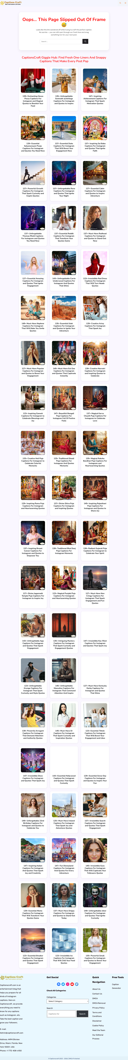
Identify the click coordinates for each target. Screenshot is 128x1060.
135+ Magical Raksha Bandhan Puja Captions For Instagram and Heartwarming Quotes (95, 462)
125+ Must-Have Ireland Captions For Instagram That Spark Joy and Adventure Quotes (64, 824)
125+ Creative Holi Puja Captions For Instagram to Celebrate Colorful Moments (32, 462)
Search (50, 1008)
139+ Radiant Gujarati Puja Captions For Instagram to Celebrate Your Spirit (95, 551)
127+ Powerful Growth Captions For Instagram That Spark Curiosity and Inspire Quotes (33, 192)
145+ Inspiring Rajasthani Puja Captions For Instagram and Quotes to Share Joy (95, 507)
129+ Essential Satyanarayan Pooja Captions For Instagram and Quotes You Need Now (33, 147)
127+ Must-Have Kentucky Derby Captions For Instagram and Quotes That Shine (95, 689)
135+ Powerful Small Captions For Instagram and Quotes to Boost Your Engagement (95, 959)
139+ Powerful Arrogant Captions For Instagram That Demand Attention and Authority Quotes (33, 734)
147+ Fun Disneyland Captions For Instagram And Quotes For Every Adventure (64, 869)
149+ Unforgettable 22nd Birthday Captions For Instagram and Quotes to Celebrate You (33, 824)
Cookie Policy (98, 1025)
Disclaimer (97, 1021)
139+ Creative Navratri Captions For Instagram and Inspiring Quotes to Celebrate (95, 372)
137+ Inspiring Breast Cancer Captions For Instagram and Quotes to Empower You (33, 552)
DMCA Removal (99, 1003)
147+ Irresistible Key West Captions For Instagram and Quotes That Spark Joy (95, 643)
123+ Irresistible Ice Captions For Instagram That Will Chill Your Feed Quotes (64, 959)
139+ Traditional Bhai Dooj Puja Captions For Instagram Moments (64, 551)
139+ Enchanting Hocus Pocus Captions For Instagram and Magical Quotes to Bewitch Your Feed (32, 101)
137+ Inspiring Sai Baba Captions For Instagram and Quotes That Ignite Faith (95, 147)
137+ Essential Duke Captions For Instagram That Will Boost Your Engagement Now (64, 147)
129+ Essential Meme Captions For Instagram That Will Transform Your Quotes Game (33, 914)
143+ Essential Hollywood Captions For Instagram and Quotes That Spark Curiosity (64, 779)
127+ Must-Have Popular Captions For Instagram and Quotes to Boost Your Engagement (33, 372)
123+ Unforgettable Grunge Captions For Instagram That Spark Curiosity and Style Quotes (33, 689)
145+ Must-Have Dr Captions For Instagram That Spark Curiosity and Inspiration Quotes (64, 734)
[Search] (85, 41)
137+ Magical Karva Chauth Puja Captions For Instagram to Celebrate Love (95, 417)
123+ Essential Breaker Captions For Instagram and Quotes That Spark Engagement (33, 959)
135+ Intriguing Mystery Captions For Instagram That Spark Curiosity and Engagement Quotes (64, 644)
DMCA (95, 998)
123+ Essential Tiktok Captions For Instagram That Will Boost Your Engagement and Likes (95, 734)
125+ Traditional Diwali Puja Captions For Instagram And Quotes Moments (64, 462)
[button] (120, 3)
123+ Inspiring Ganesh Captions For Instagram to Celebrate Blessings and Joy (32, 417)
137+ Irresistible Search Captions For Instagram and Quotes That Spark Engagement (95, 824)
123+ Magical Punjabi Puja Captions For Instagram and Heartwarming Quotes (64, 596)
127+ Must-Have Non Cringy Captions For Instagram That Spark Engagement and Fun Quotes (95, 598)
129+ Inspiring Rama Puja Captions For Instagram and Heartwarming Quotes (33, 506)
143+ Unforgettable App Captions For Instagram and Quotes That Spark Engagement (33, 644)
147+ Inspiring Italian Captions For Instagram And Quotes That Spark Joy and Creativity (32, 869)
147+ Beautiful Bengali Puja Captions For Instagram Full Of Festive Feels (64, 417)
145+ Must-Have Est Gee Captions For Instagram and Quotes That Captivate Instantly (64, 372)
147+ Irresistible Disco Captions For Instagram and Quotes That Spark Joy (33, 778)
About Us (96, 989)
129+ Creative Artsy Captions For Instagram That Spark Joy (95, 326)
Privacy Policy (98, 1008)
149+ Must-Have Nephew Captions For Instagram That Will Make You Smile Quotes (33, 327)
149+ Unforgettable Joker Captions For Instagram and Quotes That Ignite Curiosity (95, 914)
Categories (51, 997)
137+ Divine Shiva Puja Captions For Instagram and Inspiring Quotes (64, 506)
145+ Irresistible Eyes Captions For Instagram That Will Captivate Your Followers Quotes (95, 869)
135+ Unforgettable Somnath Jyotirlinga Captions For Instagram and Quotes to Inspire (64, 100)
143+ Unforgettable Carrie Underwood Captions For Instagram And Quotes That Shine (64, 282)
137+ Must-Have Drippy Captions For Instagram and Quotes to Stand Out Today (64, 914)
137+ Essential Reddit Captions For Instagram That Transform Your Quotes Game (64, 237)
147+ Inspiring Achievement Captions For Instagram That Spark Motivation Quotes (95, 100)
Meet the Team (98, 1030)
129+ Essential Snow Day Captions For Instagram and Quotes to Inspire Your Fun (95, 779)
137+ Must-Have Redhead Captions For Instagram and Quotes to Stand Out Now (95, 237)
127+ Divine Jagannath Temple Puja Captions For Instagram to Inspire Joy (33, 596)
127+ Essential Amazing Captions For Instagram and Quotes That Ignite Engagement (32, 282)
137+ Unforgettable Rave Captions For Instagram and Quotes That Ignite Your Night (64, 192)
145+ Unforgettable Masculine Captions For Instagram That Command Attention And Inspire (64, 689)
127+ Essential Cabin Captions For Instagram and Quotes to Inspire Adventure (95, 192)
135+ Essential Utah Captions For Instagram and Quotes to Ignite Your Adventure (64, 327)
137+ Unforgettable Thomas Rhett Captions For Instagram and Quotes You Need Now (32, 237)
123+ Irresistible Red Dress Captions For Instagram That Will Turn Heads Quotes (95, 282)
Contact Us (97, 994)
